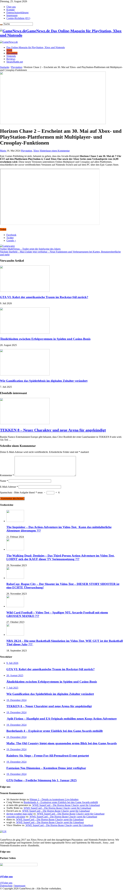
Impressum (11, 15)
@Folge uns (6, 876)
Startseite (4, 67)
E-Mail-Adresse (9, 486)
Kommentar (7, 475)
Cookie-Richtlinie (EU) (18, 18)
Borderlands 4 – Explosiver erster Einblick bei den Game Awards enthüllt (61, 802)
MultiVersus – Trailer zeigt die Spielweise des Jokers (30, 248)
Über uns (11, 6)
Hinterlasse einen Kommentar (55, 150)
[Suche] (1, 24)
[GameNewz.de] (9, 42)
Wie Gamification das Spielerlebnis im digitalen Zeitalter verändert (43, 380)
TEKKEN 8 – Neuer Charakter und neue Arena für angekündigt (53, 430)
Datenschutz (6, 885)
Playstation (11, 53)
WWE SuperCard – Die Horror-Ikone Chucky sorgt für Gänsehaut (66, 805)
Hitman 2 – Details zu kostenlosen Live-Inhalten (54, 799)
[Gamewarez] (7, 246)
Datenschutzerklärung (17, 12)
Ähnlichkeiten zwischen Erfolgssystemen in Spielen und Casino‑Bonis (45, 339)
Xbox (9, 50)
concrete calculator (15, 816)
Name (4, 481)
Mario (3, 150)
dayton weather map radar (19, 813)
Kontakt (10, 9)
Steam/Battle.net (14, 61)
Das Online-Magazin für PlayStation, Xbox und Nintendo (35, 47)
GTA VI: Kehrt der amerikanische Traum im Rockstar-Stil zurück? (44, 297)
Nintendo (11, 56)
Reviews (10, 59)
